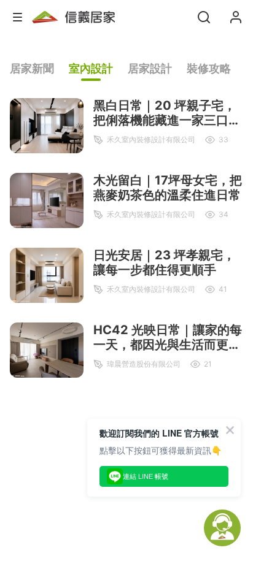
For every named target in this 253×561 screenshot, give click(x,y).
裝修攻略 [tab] (209, 68)
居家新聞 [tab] (32, 68)
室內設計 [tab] (91, 68)
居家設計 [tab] (150, 68)
